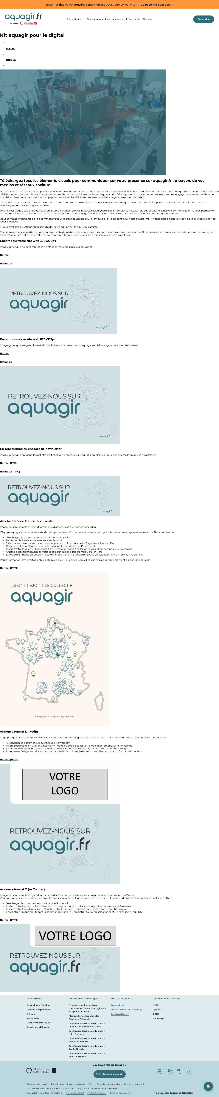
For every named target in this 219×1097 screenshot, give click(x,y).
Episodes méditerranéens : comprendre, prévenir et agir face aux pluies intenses (87, 1008)
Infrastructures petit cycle (126, 1009)
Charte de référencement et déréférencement (50, 1088)
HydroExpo (159, 1018)
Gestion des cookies (120, 1093)
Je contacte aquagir (134, 1084)
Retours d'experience (38, 1009)
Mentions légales (76, 1084)
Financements (95, 19)
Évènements (133, 19)
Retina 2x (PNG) (10, 471)
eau (141, 197)
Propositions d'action (38, 1005)
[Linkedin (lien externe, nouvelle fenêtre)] (161, 1071)
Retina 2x (6, 263)
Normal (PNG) (8, 463)
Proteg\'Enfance (96, 1093)
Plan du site (57, 1084)
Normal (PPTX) (9, 568)
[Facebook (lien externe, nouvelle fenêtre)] (170, 1071)
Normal (4, 255)
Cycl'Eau (157, 1009)
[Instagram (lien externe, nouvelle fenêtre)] (190, 1071)
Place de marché (114, 19)
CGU (91, 1084)
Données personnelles (108, 1084)
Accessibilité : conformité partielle (44, 1093)
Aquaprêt (117, 1005)
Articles (30, 1014)
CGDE (156, 1014)
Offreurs (11, 60)
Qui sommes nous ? (37, 1084)
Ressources (32, 1018)
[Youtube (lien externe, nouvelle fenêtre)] (180, 1071)
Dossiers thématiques (38, 1022)
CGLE (156, 1005)
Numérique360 (75, 1093)
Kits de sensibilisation (38, 1027)
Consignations (120, 1014)
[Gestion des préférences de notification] (208, 1086)
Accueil (10, 48)
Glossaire (147, 19)
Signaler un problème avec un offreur (98, 1088)
